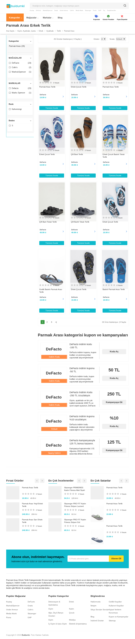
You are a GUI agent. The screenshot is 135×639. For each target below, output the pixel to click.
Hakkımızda (95, 602)
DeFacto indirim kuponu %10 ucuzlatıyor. (82, 418)
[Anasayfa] (15, 6)
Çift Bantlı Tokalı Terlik (80, 222)
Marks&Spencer (47, 10)
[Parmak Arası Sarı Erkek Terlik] (12, 524)
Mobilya (72, 620)
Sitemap (112, 621)
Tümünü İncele (51, 108)
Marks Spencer (21, 93)
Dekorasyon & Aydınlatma (54, 603)
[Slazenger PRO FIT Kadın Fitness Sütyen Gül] (55, 524)
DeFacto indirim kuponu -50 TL (82, 370)
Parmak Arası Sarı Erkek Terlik (32, 521)
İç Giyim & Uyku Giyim (57, 624)
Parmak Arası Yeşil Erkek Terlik (32, 505)
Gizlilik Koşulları (115, 602)
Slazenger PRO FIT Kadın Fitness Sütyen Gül (75, 521)
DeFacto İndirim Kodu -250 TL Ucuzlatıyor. (80, 394)
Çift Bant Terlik (77, 154)
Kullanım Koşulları (116, 606)
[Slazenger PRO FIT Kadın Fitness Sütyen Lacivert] (55, 508)
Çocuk (71, 613)
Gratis (56, 10)
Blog (92, 617)
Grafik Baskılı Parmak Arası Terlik (50, 290)
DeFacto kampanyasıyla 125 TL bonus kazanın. (82, 442)
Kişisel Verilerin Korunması (115, 611)
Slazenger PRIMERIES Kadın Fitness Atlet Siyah (74, 489)
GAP (99, 10)
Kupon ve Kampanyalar (118, 617)
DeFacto (38, 10)
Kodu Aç (114, 351)
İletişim (93, 606)
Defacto (21, 88)
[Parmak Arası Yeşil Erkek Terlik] (12, 508)
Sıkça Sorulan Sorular (100, 610)
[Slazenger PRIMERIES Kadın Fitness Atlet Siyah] (55, 492)
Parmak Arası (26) (17, 46)
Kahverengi (16, 109)
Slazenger (88, 10)
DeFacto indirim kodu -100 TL (80, 346)
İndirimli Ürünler (97, 621)
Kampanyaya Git (114, 402)
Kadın (71, 609)
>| (56, 322)
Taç (104, 10)
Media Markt (79, 10)
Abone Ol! (116, 558)
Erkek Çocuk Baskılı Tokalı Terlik (114, 155)
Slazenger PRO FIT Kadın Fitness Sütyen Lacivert (75, 505)
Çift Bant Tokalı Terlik (48, 222)
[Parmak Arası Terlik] (12, 492)
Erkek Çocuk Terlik (78, 87)
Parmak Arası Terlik (47, 87)
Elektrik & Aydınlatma (78, 624)
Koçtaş (32, 10)
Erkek (71, 602)
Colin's (72, 10)
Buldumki (26, 635)
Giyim (50, 609)
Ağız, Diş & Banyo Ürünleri (55, 614)
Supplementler (111, 10)
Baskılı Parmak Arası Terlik (114, 289)
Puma (95, 10)
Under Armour (64, 10)
